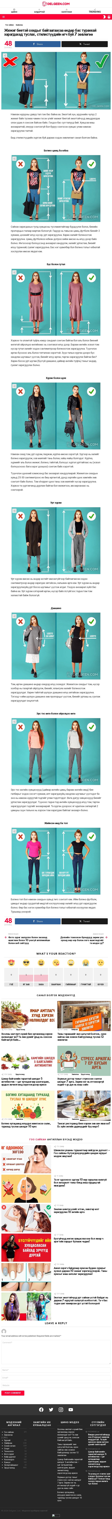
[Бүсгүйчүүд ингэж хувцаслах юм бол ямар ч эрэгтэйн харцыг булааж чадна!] (26, 1248)
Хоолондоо (15, 1459)
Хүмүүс (15, 1462)
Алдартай (39, 12)
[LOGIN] (109, 17)
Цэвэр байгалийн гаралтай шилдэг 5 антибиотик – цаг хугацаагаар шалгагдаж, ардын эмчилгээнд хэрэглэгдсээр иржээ (25, 1082)
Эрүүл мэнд (20, 1030)
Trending (95, 12)
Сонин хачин (15, 1446)
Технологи (15, 1451)
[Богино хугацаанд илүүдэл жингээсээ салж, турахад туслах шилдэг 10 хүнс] (28, 1106)
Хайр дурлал (15, 1457)
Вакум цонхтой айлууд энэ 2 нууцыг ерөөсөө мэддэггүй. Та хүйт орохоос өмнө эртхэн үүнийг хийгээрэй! (99, 1439)
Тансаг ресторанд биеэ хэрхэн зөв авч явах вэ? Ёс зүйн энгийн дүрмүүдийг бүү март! (83, 1125)
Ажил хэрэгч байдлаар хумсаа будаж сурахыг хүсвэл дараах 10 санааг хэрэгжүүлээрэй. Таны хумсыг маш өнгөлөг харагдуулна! (80, 1271)
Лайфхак (74, 1030)
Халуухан (66, 12)
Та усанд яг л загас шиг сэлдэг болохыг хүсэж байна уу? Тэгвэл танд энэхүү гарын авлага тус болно (99, 1479)
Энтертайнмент (15, 1465)
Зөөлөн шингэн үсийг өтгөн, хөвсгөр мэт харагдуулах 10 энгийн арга (76, 1211)
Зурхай (15, 1440)
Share (5, 55)
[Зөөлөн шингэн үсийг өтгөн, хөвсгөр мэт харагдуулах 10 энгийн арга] (26, 1218)
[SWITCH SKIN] (104, 17)
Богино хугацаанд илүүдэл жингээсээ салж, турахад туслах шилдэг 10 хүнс (26, 1125)
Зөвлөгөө (75, 1074)
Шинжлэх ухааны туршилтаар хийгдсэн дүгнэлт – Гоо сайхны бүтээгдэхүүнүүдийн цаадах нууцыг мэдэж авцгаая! (82, 1153)
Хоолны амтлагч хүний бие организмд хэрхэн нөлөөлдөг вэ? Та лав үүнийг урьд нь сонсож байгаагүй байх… (26, 1037)
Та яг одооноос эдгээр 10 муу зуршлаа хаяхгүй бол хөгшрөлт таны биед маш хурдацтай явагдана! (80, 1183)
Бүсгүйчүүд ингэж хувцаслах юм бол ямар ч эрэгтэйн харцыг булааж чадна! (78, 1240)
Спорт (15, 1448)
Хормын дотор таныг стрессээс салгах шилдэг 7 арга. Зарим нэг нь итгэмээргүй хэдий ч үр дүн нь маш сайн (80, 1082)
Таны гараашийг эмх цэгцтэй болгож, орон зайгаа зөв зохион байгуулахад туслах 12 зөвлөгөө (81, 1037)
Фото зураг (15, 1454)
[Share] (56, 188)
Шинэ (14, 12)
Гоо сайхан (37, 1139)
